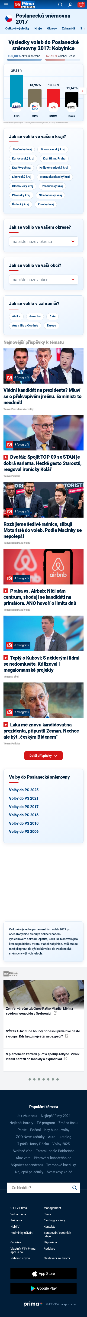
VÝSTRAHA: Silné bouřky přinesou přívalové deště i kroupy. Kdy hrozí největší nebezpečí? (43, 1033)
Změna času (67, 1123)
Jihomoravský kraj (52, 149)
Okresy (52, 28)
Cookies (15, 1242)
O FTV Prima (18, 1208)
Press (47, 1214)
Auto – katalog (59, 1137)
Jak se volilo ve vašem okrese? (40, 227)
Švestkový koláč (59, 1172)
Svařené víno (22, 1151)
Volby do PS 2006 (24, 831)
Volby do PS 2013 (24, 815)
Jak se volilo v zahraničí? (34, 303)
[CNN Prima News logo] (24, 4)
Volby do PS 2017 (24, 807)
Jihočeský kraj (22, 149)
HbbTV (14, 1226)
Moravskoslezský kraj (55, 176)
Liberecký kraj (21, 176)
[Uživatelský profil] (70, 5)
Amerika (35, 316)
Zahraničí (68, 28)
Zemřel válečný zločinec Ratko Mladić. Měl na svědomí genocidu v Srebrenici (39, 1011)
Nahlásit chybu (20, 1258)
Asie (52, 316)
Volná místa (18, 1214)
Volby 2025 (61, 1144)
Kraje (38, 28)
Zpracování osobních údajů (57, 1234)
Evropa (51, 325)
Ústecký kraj (20, 204)
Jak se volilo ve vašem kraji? (37, 136)
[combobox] (42, 241)
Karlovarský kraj (23, 158)
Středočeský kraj (50, 195)
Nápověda (50, 1242)
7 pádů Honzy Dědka (33, 1144)
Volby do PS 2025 (24, 790)
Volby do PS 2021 (24, 798)
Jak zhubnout (27, 1116)
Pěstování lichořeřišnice (52, 1158)
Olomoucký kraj (22, 186)
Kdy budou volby (56, 1130)
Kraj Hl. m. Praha (54, 158)
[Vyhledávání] (60, 4)
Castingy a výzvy (54, 1220)
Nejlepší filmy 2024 (55, 1116)
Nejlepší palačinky (29, 1172)
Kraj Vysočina (21, 167)
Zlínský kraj (46, 204)
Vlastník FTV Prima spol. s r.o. (22, 1250)
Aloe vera (23, 1158)
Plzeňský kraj (21, 195)
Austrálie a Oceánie (25, 325)
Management (52, 1208)
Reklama (16, 1220)
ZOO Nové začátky (30, 1137)
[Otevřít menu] (6, 5)
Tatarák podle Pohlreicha (55, 1151)
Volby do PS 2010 (24, 823)
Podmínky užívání (21, 1232)
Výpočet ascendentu (27, 1165)
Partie (22, 1130)
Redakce (49, 1248)
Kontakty (49, 1226)
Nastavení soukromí (57, 1258)
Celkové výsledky (17, 28)
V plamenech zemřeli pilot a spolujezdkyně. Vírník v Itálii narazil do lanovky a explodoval (42, 1056)
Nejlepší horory (21, 1123)
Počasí (35, 1130)
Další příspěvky (40, 756)
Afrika (16, 316)
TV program (46, 1123)
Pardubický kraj (52, 186)
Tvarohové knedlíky (61, 1165)
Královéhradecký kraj (53, 167)
